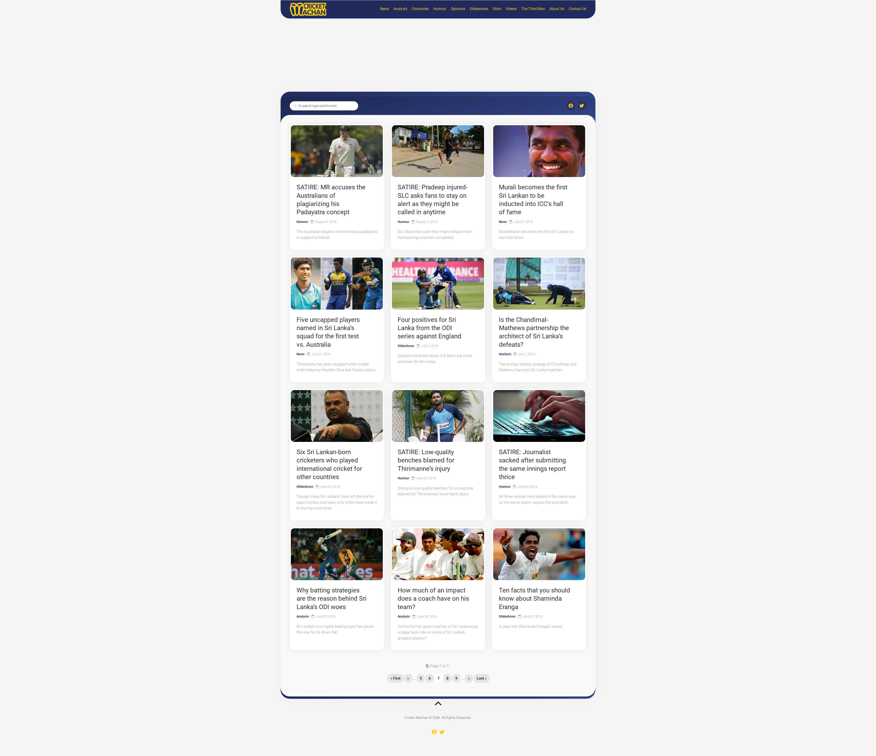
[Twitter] (581, 105)
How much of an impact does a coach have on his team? (433, 599)
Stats (497, 9)
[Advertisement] (438, 55)
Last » (482, 678)
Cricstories (420, 9)
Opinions (458, 9)
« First (395, 678)
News (384, 9)
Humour (439, 9)
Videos (511, 9)
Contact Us (577, 9)
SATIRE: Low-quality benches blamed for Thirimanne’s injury (426, 460)
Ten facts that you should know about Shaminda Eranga (534, 599)
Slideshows (479, 9)
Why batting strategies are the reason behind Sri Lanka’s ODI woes (332, 599)
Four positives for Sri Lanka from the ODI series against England (429, 328)
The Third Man (533, 9)
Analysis (400, 9)
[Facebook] (570, 105)
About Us (557, 9)
